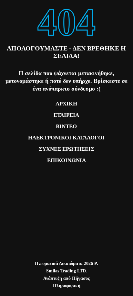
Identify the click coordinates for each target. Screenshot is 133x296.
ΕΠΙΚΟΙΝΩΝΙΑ (66, 160)
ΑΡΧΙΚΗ (66, 104)
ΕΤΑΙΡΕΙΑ (66, 115)
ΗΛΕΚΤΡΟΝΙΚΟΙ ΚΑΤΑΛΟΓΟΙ (66, 138)
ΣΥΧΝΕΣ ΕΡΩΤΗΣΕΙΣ (66, 149)
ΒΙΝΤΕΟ (66, 126)
